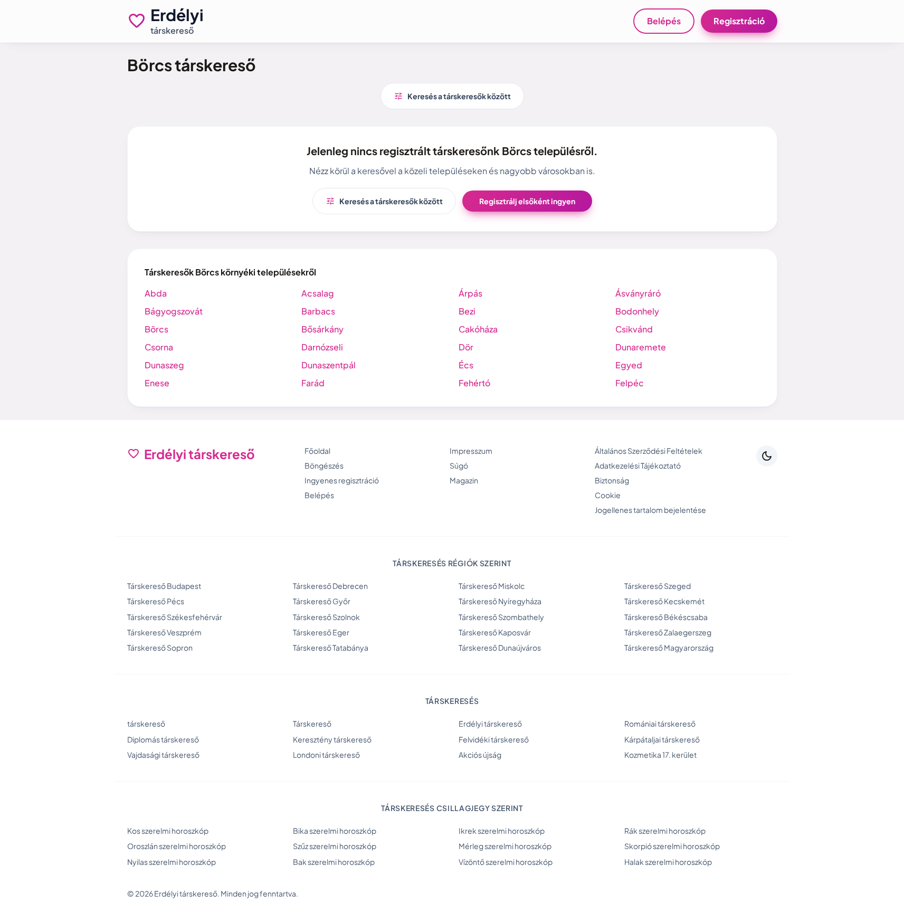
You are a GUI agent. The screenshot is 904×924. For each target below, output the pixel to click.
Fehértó (474, 382)
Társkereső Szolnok (326, 617)
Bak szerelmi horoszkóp (334, 861)
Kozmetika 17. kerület (660, 754)
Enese (157, 382)
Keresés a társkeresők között (452, 96)
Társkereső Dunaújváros (500, 647)
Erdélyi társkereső (490, 723)
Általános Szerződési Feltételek (648, 450)
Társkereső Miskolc (492, 585)
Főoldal (317, 450)
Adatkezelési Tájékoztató (638, 465)
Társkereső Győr (321, 601)
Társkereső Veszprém (164, 632)
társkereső (146, 723)
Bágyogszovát (174, 311)
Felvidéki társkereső (494, 739)
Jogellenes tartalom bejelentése (650, 510)
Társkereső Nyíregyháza (500, 601)
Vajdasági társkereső (163, 754)
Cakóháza (478, 329)
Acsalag (317, 293)
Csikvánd (634, 329)
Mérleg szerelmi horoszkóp (505, 846)
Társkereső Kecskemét (664, 601)
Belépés (664, 20)
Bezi (467, 311)
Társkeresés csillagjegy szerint (452, 808)
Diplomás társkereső (163, 739)
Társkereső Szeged (657, 585)
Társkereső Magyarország (668, 647)
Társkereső (312, 723)
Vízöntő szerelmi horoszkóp (506, 861)
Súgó (459, 465)
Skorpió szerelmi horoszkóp (672, 846)
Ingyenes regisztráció (341, 480)
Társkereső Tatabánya (330, 647)
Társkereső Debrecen (330, 585)
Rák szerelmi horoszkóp (665, 830)
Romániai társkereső (660, 723)
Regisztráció (739, 20)
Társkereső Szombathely (501, 617)
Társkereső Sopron (160, 647)
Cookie (608, 495)
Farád (313, 382)
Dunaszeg (164, 364)
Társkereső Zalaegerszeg (667, 632)
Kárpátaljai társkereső (662, 739)
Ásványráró (638, 293)
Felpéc (629, 382)
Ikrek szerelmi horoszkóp (502, 830)
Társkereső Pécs (155, 601)
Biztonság (612, 480)
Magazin (464, 480)
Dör (466, 347)
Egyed (628, 364)
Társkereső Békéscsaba (666, 617)
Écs (466, 364)
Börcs (156, 329)
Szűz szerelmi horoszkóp (334, 846)
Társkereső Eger (321, 632)
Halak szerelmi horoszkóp (668, 861)
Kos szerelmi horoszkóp (167, 830)
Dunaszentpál (328, 364)
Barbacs (318, 311)
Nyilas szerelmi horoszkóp (171, 861)
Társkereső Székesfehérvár (174, 617)
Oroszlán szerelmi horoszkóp (176, 846)
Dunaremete (640, 347)
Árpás (470, 293)
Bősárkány (322, 329)
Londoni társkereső (326, 754)
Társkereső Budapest (164, 585)
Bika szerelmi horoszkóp (334, 830)
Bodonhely (637, 311)
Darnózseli (322, 347)
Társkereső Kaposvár (495, 632)
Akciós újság (480, 754)
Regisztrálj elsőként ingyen (527, 201)
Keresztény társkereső (332, 739)
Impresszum (471, 450)
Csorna (159, 347)
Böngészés (324, 465)
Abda (156, 293)
